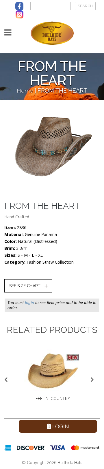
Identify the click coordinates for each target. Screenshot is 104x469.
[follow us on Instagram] (19, 14)
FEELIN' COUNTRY (53, 398)
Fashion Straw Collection (50, 262)
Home (25, 90)
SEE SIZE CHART (24, 286)
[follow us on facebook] (19, 6)
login (29, 302)
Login (60, 426)
